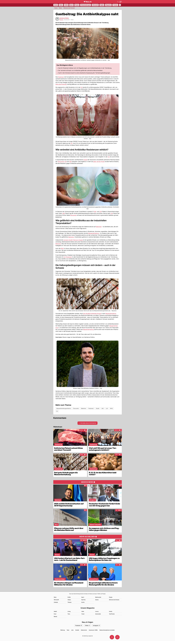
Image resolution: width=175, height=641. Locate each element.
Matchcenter (98, 597)
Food (55, 614)
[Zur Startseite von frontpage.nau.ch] (87, 1)
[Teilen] (112, 637)
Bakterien (99, 226)
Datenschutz (84, 630)
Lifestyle (56, 602)
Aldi (70, 161)
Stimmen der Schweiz (69, 8)
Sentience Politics (64, 18)
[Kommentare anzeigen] (117, 637)
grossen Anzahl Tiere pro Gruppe (73, 240)
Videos (69, 599)
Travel (82, 614)
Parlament (61, 77)
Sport (82, 597)
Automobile (98, 614)
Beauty (55, 616)
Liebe (82, 611)
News (60, 8)
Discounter (61, 161)
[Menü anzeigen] (120, 1)
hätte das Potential (60, 84)
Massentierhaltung (93, 233)
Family (110, 611)
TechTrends (112, 614)
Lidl (65, 161)
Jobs (72, 630)
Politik (69, 597)
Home (55, 8)
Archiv (83, 602)
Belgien (61, 19)
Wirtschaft (56, 599)
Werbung (62, 630)
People (110, 597)
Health (55, 611)
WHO (62, 248)
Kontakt (77, 630)
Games (97, 599)
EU (81, 87)
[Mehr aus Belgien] (87, 537)
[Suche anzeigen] (118, 1)
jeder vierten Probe (98, 161)
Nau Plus (83, 599)
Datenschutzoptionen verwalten (107, 630)
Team (68, 630)
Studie (85, 159)
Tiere (69, 614)
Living (69, 611)
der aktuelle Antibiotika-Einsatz (92, 313)
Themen (69, 602)
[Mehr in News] (87, 482)
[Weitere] (120, 5)
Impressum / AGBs (93, 630)
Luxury (97, 611)
